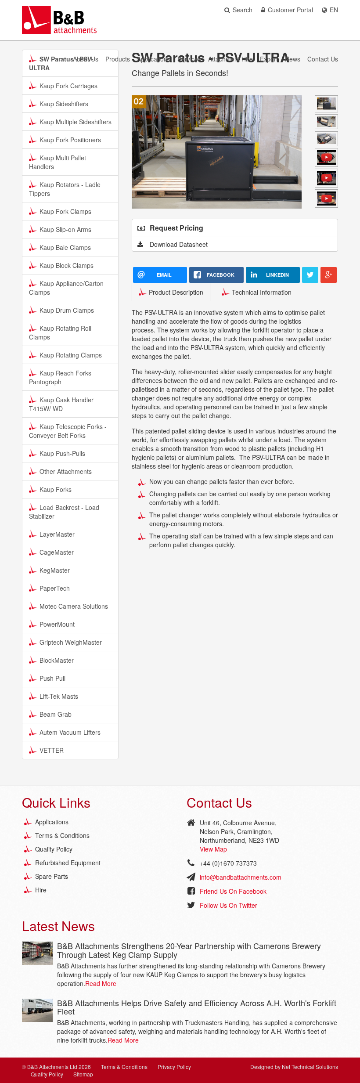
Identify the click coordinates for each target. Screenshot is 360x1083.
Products (117, 58)
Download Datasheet (179, 244)
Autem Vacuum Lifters (70, 732)
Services (189, 58)
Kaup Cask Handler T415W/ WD (61, 404)
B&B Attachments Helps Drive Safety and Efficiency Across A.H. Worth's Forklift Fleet (196, 1007)
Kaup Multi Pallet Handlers (57, 162)
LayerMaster (57, 534)
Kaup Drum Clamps (67, 310)
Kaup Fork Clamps (65, 211)
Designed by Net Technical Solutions (294, 1066)
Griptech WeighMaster (71, 642)
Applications (153, 58)
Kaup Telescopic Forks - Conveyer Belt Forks (68, 431)
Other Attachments (66, 471)
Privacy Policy (174, 1066)
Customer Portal (290, 9)
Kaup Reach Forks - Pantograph (62, 377)
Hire (41, 889)
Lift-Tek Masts (59, 696)
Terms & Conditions (62, 835)
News (292, 58)
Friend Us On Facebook (233, 891)
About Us (85, 58)
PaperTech (55, 588)
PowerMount (57, 624)
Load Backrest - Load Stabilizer (64, 511)
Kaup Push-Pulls (62, 453)
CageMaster (57, 552)
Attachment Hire (230, 58)
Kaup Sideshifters (64, 103)
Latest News (58, 925)
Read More (100, 983)
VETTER (52, 750)
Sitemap (83, 1074)
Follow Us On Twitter (228, 905)
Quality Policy (53, 848)
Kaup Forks (56, 489)
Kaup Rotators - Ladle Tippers (65, 189)
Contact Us (322, 58)
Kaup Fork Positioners (70, 139)
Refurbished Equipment (68, 862)
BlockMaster (57, 660)
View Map (213, 849)
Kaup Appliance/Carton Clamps (66, 287)
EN (334, 9)
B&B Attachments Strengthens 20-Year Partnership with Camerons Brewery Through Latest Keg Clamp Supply (189, 950)
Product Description (176, 292)
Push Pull (52, 678)
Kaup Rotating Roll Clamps (60, 332)
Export (269, 58)
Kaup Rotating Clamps (71, 354)
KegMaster (55, 570)
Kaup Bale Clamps (65, 247)
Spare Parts (51, 876)
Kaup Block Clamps (67, 265)
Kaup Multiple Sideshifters (76, 121)
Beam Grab (56, 714)
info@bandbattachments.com (240, 877)
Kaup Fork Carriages (68, 85)
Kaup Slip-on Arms (65, 229)
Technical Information (262, 292)
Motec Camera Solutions (74, 606)
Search (242, 9)
